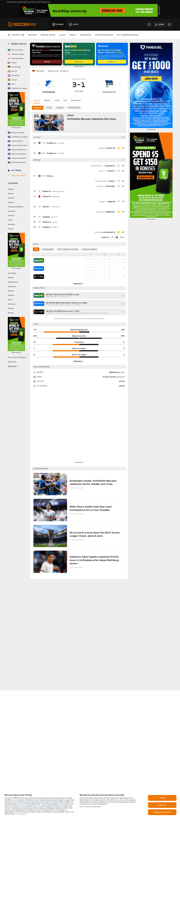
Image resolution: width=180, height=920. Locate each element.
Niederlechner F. (96, 166)
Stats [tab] (49, 108)
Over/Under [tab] (47, 249)
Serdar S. (102, 201)
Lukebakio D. (110, 166)
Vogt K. (55, 222)
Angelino (46, 217)
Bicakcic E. (47, 222)
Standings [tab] (76, 100)
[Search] (149, 24)
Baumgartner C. (58, 191)
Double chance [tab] (89, 249)
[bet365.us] (38, 260)
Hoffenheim (48, 92)
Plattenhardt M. (101, 181)
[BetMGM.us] (38, 276)
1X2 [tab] (36, 249)
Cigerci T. (102, 171)
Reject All (162, 805)
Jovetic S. (111, 171)
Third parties (21, 814)
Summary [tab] (37, 108)
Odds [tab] (57, 100)
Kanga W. (111, 201)
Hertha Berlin (109, 92)
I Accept (162, 798)
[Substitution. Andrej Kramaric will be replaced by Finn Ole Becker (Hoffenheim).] (39, 207)
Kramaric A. (56, 207)
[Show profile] (49, 84)
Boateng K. (110, 186)
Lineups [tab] (59, 108)
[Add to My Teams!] (38, 84)
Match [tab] (37, 100)
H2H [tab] (65, 100)
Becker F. (46, 207)
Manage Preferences (162, 812)
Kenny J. (112, 181)
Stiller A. (56, 227)
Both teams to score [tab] (68, 249)
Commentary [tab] (74, 108)
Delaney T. (47, 227)
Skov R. (54, 217)
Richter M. (101, 186)
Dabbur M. (47, 191)
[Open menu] (169, 24)
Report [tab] (47, 100)
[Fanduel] (38, 268)
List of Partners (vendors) (90, 807)
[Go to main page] (24, 24)
